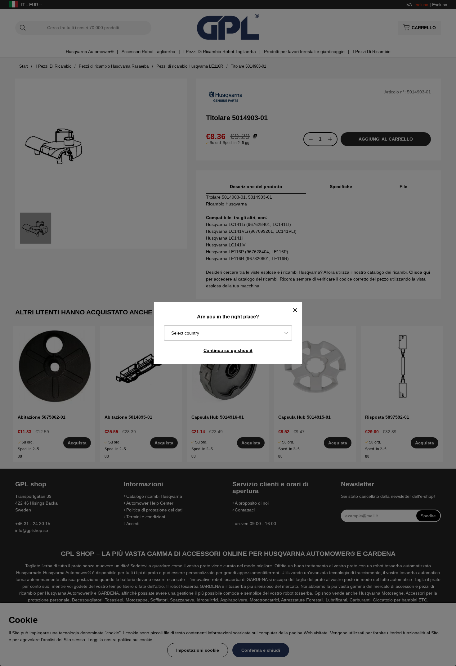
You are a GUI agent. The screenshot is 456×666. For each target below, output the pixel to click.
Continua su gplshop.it (228, 350)
